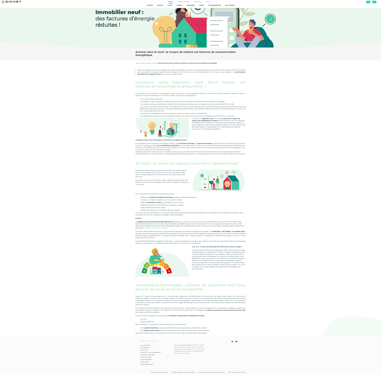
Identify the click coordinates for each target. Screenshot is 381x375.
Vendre (179, 5)
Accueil (170, 1)
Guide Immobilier (146, 63)
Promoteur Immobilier (147, 354)
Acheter (154, 63)
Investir (160, 5)
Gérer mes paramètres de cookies (237, 372)
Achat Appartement (146, 364)
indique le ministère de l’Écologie (156, 228)
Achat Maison (144, 362)
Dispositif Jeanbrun (146, 359)
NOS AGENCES (229, 5)
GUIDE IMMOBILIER (214, 5)
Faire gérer (190, 5)
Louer (170, 5)
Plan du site (144, 350)
